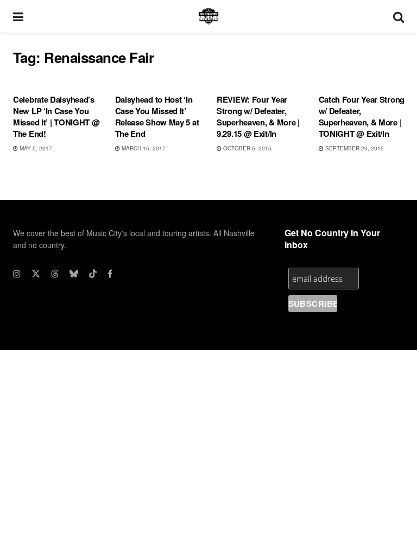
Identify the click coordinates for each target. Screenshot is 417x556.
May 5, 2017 (35, 148)
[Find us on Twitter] (35, 274)
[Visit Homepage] (208, 16)
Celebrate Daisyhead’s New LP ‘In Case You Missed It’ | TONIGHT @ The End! (56, 116)
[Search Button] (398, 16)
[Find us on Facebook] (110, 274)
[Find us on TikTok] (93, 274)
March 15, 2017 (143, 148)
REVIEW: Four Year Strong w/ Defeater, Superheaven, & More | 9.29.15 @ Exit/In (258, 116)
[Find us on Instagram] (17, 274)
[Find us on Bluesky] (74, 274)
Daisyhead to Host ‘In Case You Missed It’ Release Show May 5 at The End (157, 116)
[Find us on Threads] (55, 274)
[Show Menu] (18, 16)
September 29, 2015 (354, 148)
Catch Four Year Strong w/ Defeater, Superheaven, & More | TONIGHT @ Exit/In (362, 116)
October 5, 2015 (246, 148)
